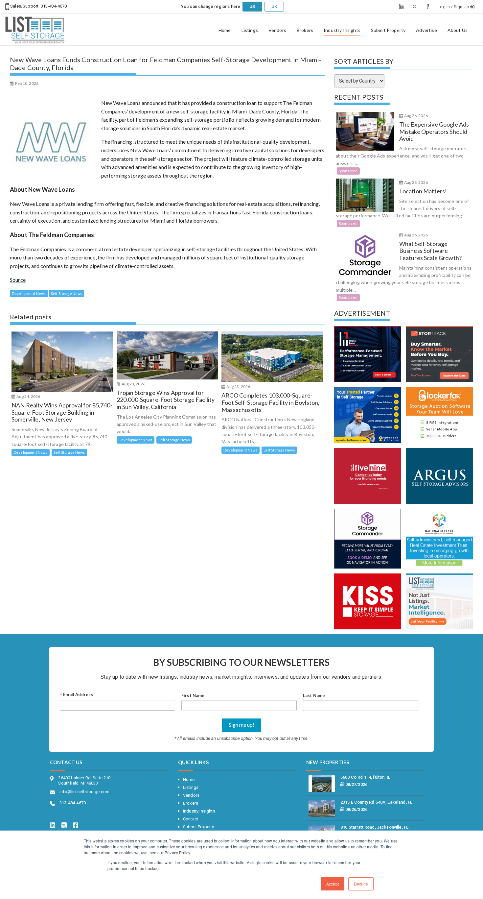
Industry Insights (342, 30)
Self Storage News (66, 293)
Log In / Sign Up (454, 6)
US (252, 6)
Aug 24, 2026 (28, 396)
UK (274, 6)
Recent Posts (358, 97)
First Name (193, 695)
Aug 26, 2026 (415, 115)
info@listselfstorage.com (84, 791)
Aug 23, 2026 (133, 383)
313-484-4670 (53, 6)
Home (224, 30)
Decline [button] (361, 884)
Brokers (305, 30)
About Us (458, 30)
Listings (250, 30)
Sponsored (348, 171)
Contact (190, 818)
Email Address (76, 695)
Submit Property (388, 30)
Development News (29, 293)
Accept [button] (332, 884)
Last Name (314, 695)
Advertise (426, 30)
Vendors (277, 30)
